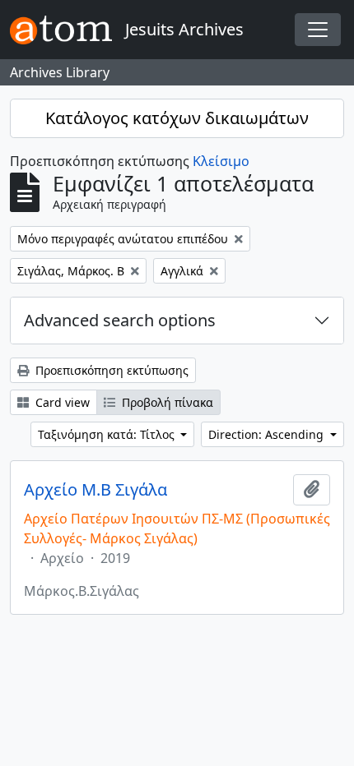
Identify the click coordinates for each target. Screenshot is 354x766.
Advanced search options (120, 320)
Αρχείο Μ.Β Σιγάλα (95, 490)
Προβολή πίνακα (166, 402)
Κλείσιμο (221, 161)
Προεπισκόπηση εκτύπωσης (110, 370)
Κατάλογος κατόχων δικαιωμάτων (177, 118)
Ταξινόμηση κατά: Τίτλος (108, 434)
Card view (61, 402)
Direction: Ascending (267, 434)
